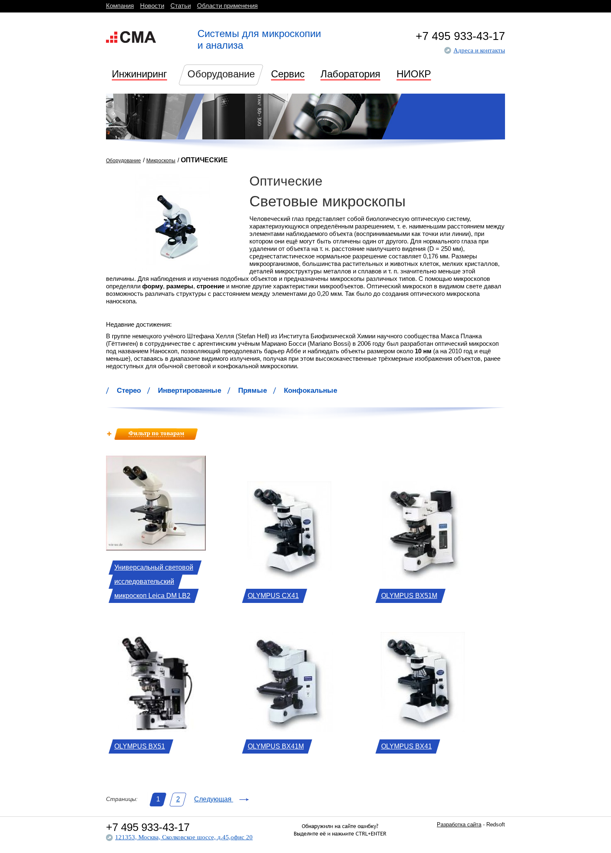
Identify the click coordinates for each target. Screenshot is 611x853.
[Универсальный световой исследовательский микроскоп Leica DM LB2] (156, 550)
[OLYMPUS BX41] (423, 729)
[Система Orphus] (340, 845)
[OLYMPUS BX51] (156, 729)
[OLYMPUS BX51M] (423, 579)
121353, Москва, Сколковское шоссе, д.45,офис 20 (184, 837)
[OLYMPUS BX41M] (289, 729)
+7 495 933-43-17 (460, 36)
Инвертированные (189, 390)
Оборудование (123, 161)
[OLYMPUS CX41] (289, 579)
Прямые (252, 390)
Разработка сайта (459, 824)
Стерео (129, 390)
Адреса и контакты (479, 50)
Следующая (213, 799)
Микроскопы (160, 161)
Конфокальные (310, 390)
